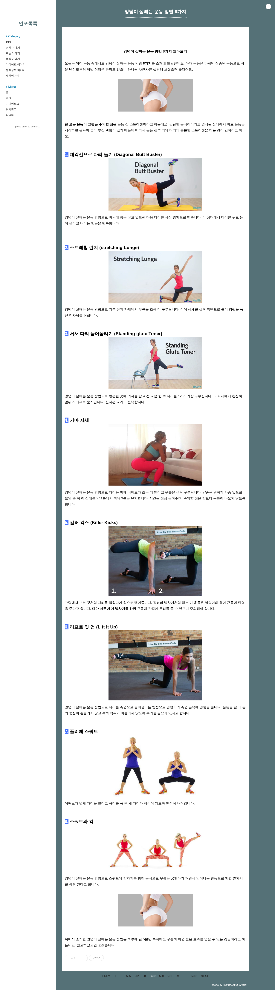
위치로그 (11, 109)
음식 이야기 (13, 58)
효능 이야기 (13, 53)
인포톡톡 (28, 23)
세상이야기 (12, 75)
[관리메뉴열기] (268, 6)
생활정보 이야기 (15, 70)
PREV (106, 975)
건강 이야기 (13, 47)
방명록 (10, 114)
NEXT (204, 975)
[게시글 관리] (83, 958)
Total (8, 42)
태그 (8, 98)
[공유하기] (79, 958)
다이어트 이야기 (15, 64)
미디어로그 (12, 103)
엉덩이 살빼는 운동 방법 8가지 (155, 11)
